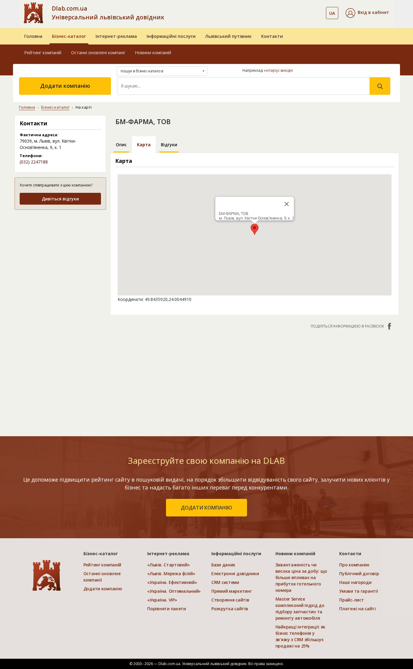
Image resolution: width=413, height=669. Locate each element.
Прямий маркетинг (231, 591)
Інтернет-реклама (116, 36)
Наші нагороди (355, 582)
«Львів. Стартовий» (168, 565)
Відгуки (169, 144)
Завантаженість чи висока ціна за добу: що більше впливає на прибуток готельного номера (301, 577)
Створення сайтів (230, 600)
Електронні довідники (235, 573)
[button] (367, 13)
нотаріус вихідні (278, 70)
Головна (33, 36)
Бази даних (223, 565)
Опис (121, 144)
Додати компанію (65, 85)
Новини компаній (153, 52)
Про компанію (354, 565)
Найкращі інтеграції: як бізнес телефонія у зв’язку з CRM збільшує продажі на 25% (300, 636)
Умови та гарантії (358, 591)
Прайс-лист (351, 600)
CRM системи (225, 582)
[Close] (286, 204)
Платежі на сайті (357, 608)
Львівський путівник (228, 36)
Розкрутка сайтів (229, 608)
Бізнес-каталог (69, 36)
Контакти (272, 36)
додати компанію (206, 507)
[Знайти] (380, 86)
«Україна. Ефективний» (172, 582)
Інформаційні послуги (171, 36)
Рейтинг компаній (42, 52)
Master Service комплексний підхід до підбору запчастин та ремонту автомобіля (299, 608)
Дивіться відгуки (60, 199)
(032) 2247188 (34, 162)
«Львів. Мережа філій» (171, 573)
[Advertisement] (60, 253)
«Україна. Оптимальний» (174, 591)
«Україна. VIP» (162, 600)
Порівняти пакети (166, 608)
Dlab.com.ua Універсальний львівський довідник (108, 12)
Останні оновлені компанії (98, 52)
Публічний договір (359, 573)
